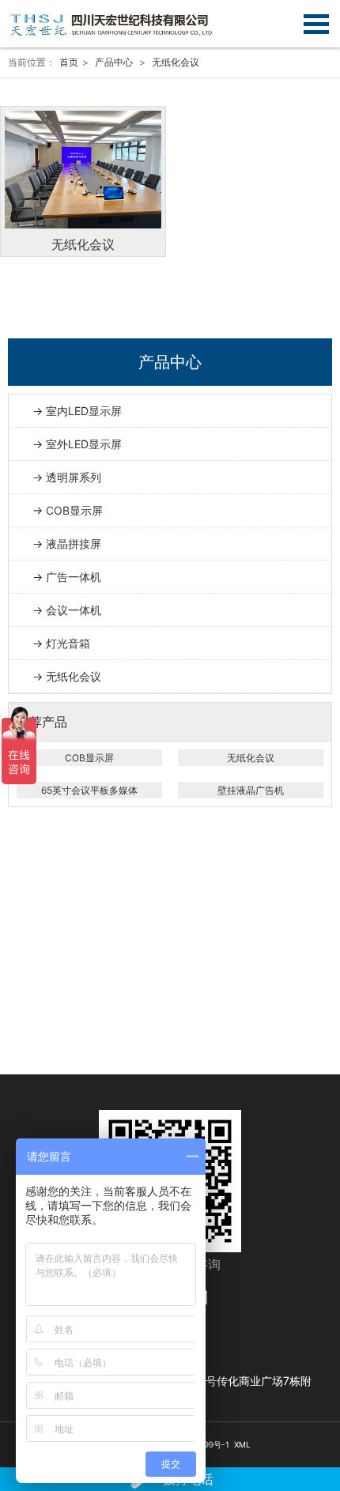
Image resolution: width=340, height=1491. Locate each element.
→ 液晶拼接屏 (66, 543)
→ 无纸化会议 (66, 676)
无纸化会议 (175, 62)
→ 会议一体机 (66, 610)
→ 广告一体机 (66, 576)
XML (242, 1444)
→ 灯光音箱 (61, 643)
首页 (68, 62)
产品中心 (114, 62)
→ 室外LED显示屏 (77, 444)
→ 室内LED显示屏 (77, 410)
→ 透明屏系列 (66, 477)
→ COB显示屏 (67, 510)
